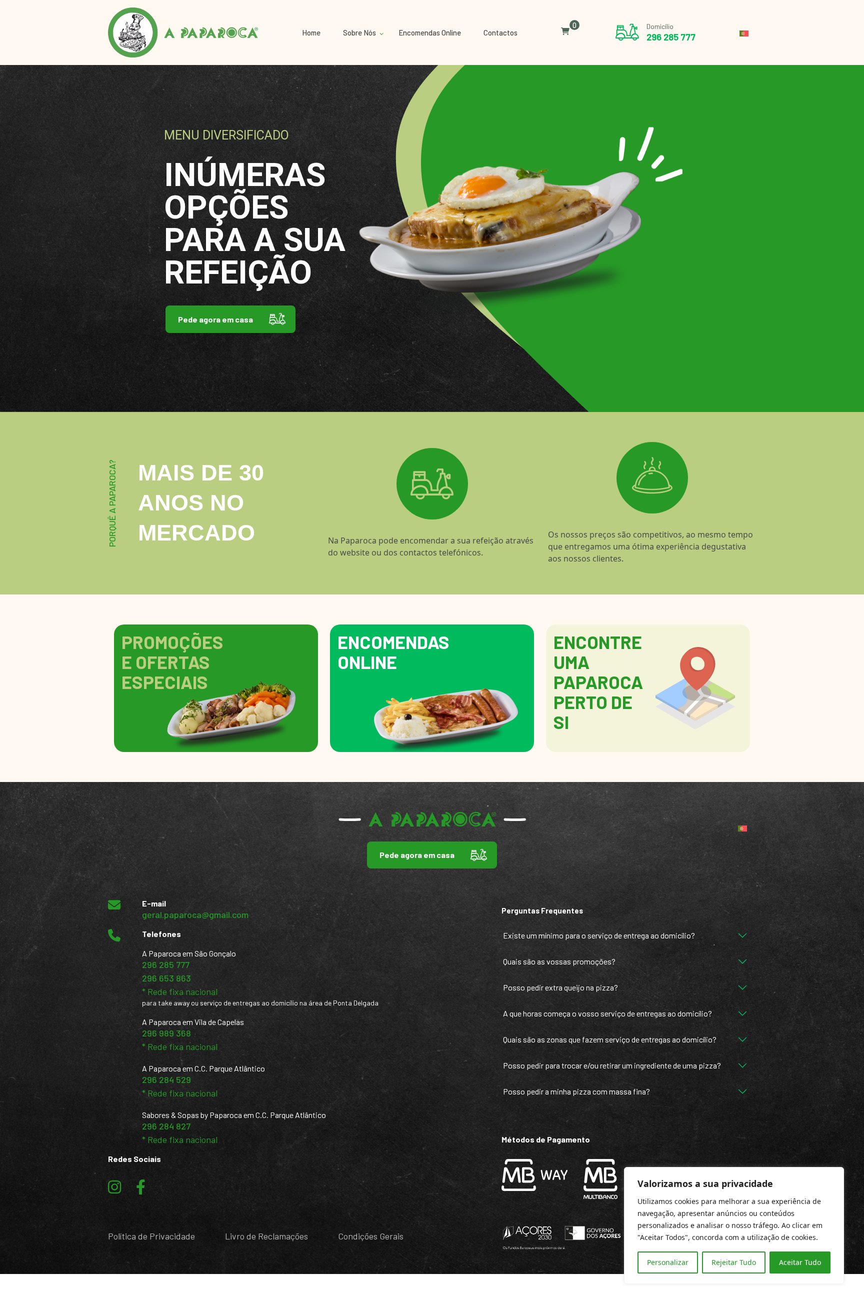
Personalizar (667, 1262)
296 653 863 (166, 978)
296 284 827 (166, 1126)
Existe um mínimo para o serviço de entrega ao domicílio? (599, 935)
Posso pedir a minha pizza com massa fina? (576, 1091)
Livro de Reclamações (266, 1236)
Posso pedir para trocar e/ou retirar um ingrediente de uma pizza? (612, 1065)
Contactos (501, 32)
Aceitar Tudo (800, 1262)
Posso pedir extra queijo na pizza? (560, 987)
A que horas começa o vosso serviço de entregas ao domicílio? (607, 1013)
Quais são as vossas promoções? (559, 961)
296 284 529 (166, 1079)
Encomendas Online (429, 32)
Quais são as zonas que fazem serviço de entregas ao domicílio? (609, 1039)
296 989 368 (166, 1033)
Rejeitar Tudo (734, 1262)
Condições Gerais (371, 1236)
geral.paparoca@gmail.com (195, 914)
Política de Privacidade (151, 1236)
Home (311, 32)
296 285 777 (671, 37)
